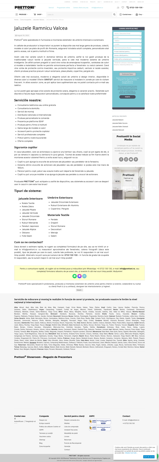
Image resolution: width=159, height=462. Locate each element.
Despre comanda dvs (72, 420)
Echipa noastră (44, 423)
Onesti (32, 312)
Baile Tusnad (139, 325)
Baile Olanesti (70, 347)
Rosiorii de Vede (41, 345)
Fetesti (74, 329)
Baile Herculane (36, 318)
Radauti (114, 342)
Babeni (52, 347)
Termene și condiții (46, 433)
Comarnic (117, 338)
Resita (88, 318)
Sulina (41, 347)
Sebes (85, 307)
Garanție (67, 446)
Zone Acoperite (44, 446)
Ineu (114, 307)
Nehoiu (76, 316)
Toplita (85, 327)
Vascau (128, 312)
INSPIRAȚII (75, 1)
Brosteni (40, 342)
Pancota (135, 307)
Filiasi (114, 323)
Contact (67, 449)
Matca (21, 325)
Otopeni (60, 331)
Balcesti (79, 347)
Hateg (135, 327)
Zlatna (97, 307)
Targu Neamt (125, 336)
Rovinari (97, 325)
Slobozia (91, 329)
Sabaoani (116, 336)
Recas (121, 345)
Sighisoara (43, 336)
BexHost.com (87, 458)
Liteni (102, 342)
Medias (26, 342)
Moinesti (25, 312)
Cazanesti (67, 329)
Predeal (31, 316)
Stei (110, 312)
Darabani (63, 314)
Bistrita (25, 314)
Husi (21, 349)
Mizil (130, 338)
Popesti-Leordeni (79, 331)
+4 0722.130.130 (129, 423)
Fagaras (17, 316)
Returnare (67, 440)
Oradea (91, 312)
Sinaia (16, 340)
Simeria (36, 329)
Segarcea (129, 323)
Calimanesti (99, 347)
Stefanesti (97, 309)
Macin (36, 347)
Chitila (46, 331)
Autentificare (18, 421)
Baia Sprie (113, 331)
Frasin (85, 342)
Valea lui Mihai (119, 312)
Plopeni (141, 338)
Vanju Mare (103, 334)
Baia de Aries (45, 307)
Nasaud (33, 314)
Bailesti (83, 323)
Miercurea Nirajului (131, 334)
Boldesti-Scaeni (87, 338)
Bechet (89, 323)
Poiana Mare (121, 323)
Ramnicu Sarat (103, 316)
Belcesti (115, 329)
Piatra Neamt (95, 336)
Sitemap (42, 440)
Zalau (78, 340)
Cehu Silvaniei (53, 340)
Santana (17, 309)
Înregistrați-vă (31, 421)
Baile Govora (60, 347)
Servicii (51, 7)
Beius (71, 312)
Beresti (141, 323)
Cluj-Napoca (110, 318)
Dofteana (17, 312)
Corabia (17, 338)
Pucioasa (55, 323)
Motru (86, 325)
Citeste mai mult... (131, 453)
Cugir (67, 307)
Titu (74, 323)
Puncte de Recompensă (72, 443)
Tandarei (98, 329)
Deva (129, 327)
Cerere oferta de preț (80, 7)
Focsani (52, 349)
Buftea (41, 331)
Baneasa (65, 316)
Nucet (85, 312)
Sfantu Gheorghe (132, 320)
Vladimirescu (32, 309)
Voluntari (89, 331)
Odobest (66, 349)
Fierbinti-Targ (82, 329)
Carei (97, 340)
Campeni (61, 307)
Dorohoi (80, 314)
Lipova (120, 307)
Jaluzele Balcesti (118, 130)
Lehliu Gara (134, 316)
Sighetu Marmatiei (129, 331)
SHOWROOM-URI (108, 1)
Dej (117, 318)
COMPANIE (67, 1)
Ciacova (88, 345)
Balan (16, 327)
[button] (79, 290)
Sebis (24, 309)
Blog (40, 443)
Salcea (120, 342)
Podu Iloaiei (135, 329)
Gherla (122, 318)
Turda (133, 318)
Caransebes (53, 318)
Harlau (121, 329)
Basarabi (17, 320)
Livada (102, 340)
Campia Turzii (100, 318)
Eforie (42, 320)
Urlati (27, 340)
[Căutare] (114, 14)
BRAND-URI (141, 1)
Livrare (66, 436)
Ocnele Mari (122, 347)
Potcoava (43, 338)
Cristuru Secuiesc (34, 327)
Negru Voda (82, 320)
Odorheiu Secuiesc (73, 327)
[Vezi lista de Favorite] (122, 7)
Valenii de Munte (36, 340)
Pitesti (90, 309)
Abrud (21, 307)
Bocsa (46, 318)
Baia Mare (105, 331)
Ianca (118, 314)
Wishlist (67, 423)
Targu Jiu (104, 325)
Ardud (92, 340)
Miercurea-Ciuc (58, 327)
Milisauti (107, 342)
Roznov (109, 336)
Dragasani (107, 347)
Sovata (50, 336)
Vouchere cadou (45, 436)
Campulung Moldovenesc (59, 342)
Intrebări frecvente (71, 430)
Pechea (27, 325)
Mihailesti (65, 325)
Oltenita (141, 316)
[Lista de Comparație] (118, 7)
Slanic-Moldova (41, 312)
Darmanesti (140, 309)
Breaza (96, 338)
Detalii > (79, 290)
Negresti (33, 349)
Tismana (118, 325)
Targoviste (69, 323)
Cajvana (46, 342)
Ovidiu (91, 320)
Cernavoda (26, 320)
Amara (60, 329)
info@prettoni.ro (97, 7)
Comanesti (130, 309)
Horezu (114, 347)
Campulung (50, 309)
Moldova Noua (64, 318)
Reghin (141, 334)
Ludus (122, 334)
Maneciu (125, 338)
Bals (136, 336)
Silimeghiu (140, 331)
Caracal (141, 336)
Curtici (109, 307)
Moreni (49, 323)
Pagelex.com (106, 458)
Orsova (88, 334)
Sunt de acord (149, 457)
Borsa (120, 331)
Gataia (103, 345)
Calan (123, 327)
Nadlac (127, 307)
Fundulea (125, 316)
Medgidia (64, 320)
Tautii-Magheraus (30, 334)
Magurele (53, 331)
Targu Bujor (35, 325)
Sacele (43, 316)
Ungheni (75, 336)
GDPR (41, 430)
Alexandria (30, 345)
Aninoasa (110, 327)
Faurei (111, 314)
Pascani (127, 329)
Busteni (102, 338)
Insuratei (126, 314)
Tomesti (23, 331)
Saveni (97, 314)
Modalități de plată (71, 433)
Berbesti (86, 347)
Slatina (59, 338)
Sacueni (98, 312)
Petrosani (29, 329)
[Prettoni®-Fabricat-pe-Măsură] (25, 7)
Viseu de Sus (43, 334)
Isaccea (30, 347)
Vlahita (92, 327)
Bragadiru (34, 331)
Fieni (32, 323)
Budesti (118, 316)
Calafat (95, 323)
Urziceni (105, 329)
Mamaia (48, 320)
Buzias (81, 345)
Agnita (130, 340)
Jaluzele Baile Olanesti (120, 126)
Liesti (16, 325)
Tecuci (42, 325)
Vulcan (48, 329)
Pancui (72, 349)
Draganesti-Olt (26, 338)
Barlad (16, 349)
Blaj (54, 307)
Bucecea (72, 314)
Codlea (141, 314)
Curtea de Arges (71, 309)
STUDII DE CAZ (84, 1)
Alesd (66, 312)
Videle (63, 345)
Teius (91, 307)
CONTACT (124, 1)
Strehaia (95, 334)
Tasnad (119, 340)
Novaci (91, 325)
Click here (59, 460)
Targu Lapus (18, 334)
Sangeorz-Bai (43, 314)
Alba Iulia (34, 307)
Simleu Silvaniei (69, 340)
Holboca (43, 323)
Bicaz (87, 336)
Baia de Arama (62, 334)
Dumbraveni (18, 342)
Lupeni (142, 327)
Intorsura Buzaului (117, 320)
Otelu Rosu (81, 318)
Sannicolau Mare (130, 345)
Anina (28, 318)
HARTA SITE (132, 1)
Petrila (22, 329)
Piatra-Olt (36, 338)
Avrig (135, 340)
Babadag (23, 347)
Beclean (17, 314)
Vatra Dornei (132, 342)
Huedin (127, 318)
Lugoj (116, 345)
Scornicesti (52, 338)
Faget (98, 345)
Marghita (78, 312)
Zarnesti (49, 316)
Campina (109, 338)
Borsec (22, 327)
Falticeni (79, 342)
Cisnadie (141, 340)
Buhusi (122, 309)
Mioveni (83, 309)
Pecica (142, 307)
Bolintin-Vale (56, 325)
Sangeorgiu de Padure (22, 336)
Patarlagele (84, 316)
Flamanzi (89, 314)
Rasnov (37, 316)
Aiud (27, 307)
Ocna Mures (76, 307)
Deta (93, 345)
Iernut (116, 334)
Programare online (63, 7)
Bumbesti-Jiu (78, 325)
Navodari (72, 320)
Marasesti (58, 349)
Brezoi (92, 347)
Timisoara (140, 345)
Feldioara (24, 316)
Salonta (105, 312)
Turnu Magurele (54, 345)
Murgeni (26, 349)
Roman (103, 336)
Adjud (46, 349)
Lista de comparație (71, 426)
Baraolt (106, 320)
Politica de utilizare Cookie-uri (49, 426)
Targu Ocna (52, 312)
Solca (125, 342)
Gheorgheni (47, 327)
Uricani (42, 329)
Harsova (35, 320)
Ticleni (111, 325)
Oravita (72, 318)
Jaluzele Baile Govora (119, 123)
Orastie (16, 329)
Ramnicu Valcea (133, 347)
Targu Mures (58, 336)
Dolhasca (72, 342)
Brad (117, 327)
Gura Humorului (93, 342)
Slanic (22, 340)
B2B (99, 1)
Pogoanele (93, 316)
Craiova (101, 323)
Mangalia (56, 320)
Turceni (124, 325)
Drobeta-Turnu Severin (77, 334)
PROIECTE (92, 1)
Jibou (61, 340)
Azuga (73, 338)
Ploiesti (135, 338)
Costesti (59, 309)
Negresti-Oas (111, 340)
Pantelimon (68, 331)
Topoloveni (107, 309)
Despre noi (43, 420)
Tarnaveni (67, 336)
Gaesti (37, 323)
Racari (62, 323)
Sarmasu (35, 336)
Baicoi (78, 338)
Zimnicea (69, 345)
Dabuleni (108, 323)
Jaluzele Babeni (117, 120)
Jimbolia (110, 345)
